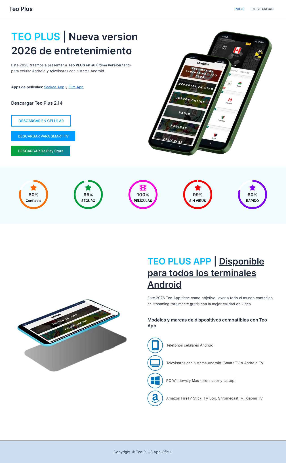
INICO (239, 9)
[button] (41, 121)
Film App (76, 87)
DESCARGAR (262, 9)
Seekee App (54, 87)
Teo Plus (21, 8)
